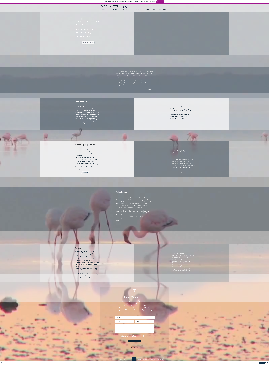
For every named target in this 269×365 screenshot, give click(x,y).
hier (121, 220)
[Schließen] (267, 363)
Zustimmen (262, 362)
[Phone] (126, 7)
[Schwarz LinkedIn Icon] (131, 348)
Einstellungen (254, 362)
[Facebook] (134, 348)
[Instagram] (137, 348)
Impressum (120, 359)
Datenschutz (126, 359)
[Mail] (123, 7)
